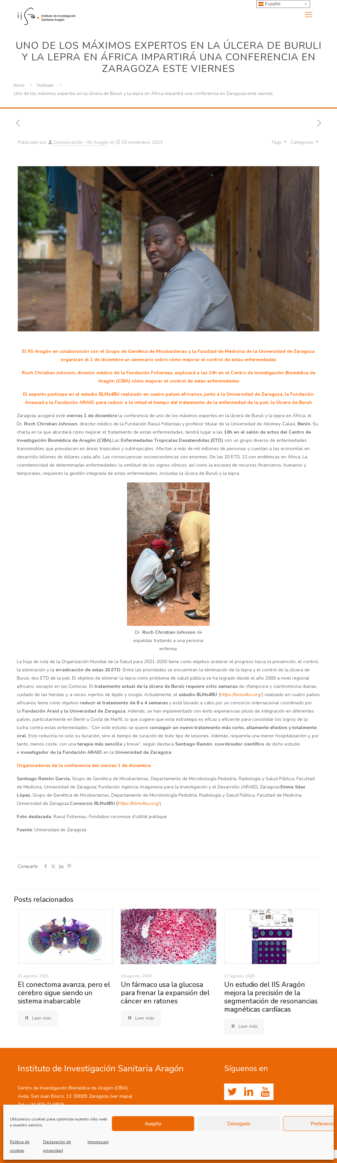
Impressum (98, 1142)
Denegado (238, 1123)
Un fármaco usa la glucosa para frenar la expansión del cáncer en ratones (165, 993)
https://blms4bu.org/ (241, 694)
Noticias (45, 85)
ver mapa (121, 1096)
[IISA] (46, 15)
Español (272, 3)
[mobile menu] (308, 14)
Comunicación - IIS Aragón (81, 142)
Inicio (19, 85)
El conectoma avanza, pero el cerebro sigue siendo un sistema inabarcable (64, 993)
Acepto (153, 1123)
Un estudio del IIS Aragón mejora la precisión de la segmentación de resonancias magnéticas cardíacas (271, 997)
